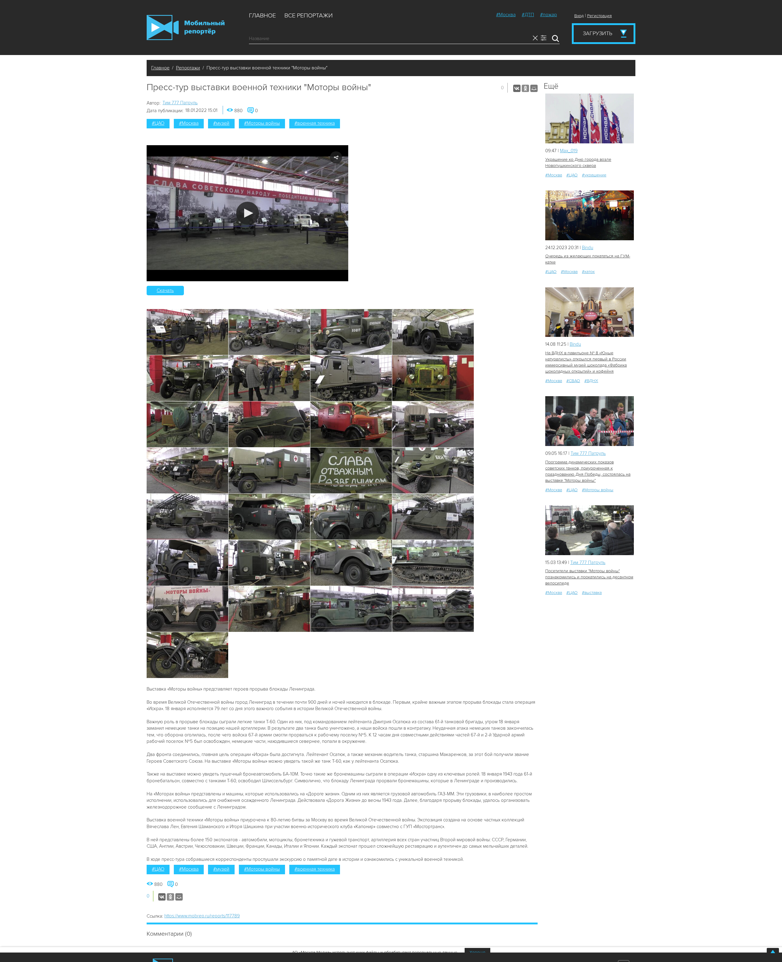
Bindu (587, 247)
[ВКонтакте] (517, 88)
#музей (221, 123)
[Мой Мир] (534, 88)
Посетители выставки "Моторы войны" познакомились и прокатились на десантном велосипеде (589, 577)
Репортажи (188, 68)
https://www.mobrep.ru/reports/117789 (202, 916)
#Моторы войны (262, 123)
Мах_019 (569, 150)
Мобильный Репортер (186, 27)
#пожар (548, 15)
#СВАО (573, 380)
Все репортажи (308, 15)
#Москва (506, 15)
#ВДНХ (591, 380)
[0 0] (589, 118)
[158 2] (589, 421)
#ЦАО (158, 123)
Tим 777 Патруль (180, 102)
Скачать (165, 290)
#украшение (594, 175)
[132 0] (589, 530)
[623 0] (589, 215)
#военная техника (314, 123)
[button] (247, 213)
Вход (579, 15)
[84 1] (589, 312)
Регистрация (599, 15)
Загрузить (597, 33)
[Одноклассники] (525, 88)
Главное (262, 15)
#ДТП (528, 15)
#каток (588, 271)
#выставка (592, 592)
